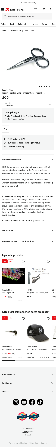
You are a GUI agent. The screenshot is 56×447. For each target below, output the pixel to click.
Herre (35, 24)
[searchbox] (29, 16)
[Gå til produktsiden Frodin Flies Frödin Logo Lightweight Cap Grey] (38, 332)
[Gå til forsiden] (14, 9)
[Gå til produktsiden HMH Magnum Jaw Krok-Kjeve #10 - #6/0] (38, 276)
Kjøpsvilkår (34, 443)
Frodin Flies (29, 31)
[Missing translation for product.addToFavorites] (5, 129)
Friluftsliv (23, 24)
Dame (44, 24)
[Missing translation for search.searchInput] (4, 16)
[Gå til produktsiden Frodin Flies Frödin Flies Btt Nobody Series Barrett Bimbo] (13, 332)
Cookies (44, 443)
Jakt (12, 24)
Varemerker (16, 31)
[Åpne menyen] (2, 9)
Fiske (3, 24)
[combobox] (27, 16)
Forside (5, 31)
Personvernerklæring (18, 443)
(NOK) (28, 428)
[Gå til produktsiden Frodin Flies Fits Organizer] (13, 276)
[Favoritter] (35, 10)
